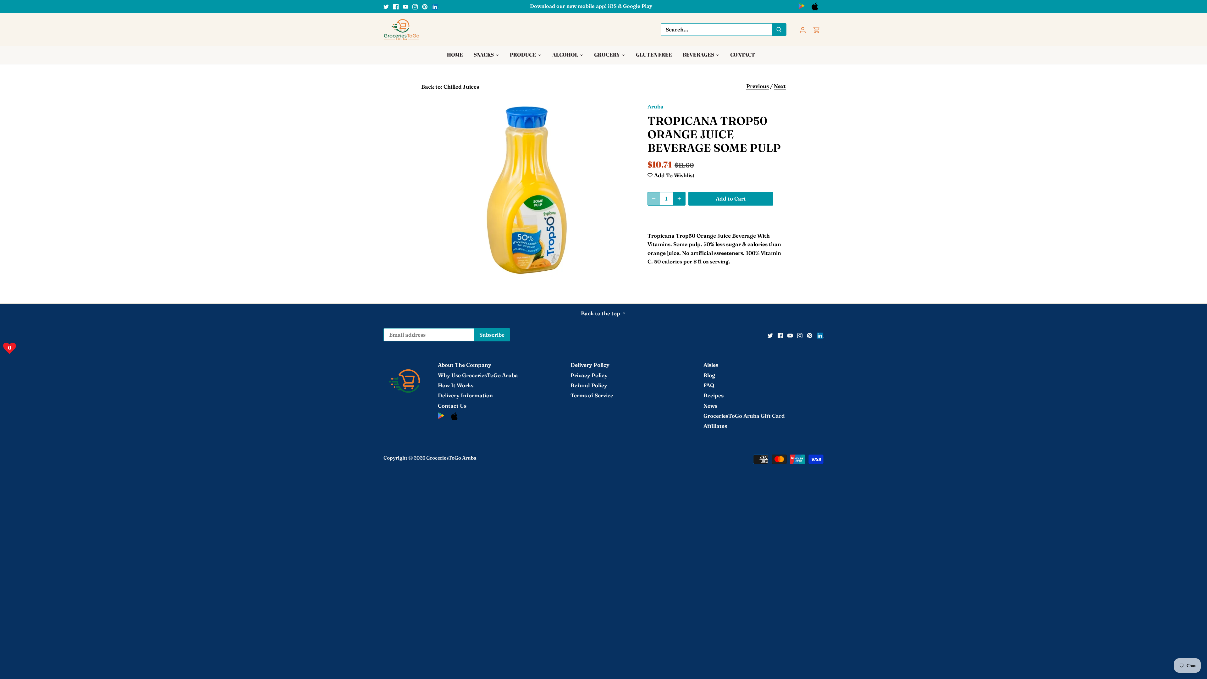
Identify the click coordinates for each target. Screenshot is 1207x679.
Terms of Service (591, 395)
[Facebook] (396, 6)
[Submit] (779, 30)
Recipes (713, 395)
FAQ (708, 385)
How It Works (455, 385)
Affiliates (715, 425)
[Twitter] (386, 6)
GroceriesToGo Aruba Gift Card (744, 415)
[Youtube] (405, 6)
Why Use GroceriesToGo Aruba (478, 375)
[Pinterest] (424, 6)
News (710, 405)
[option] (526, 190)
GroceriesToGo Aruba (451, 458)
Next (780, 86)
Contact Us (452, 405)
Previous (757, 86)
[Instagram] (415, 6)
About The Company (464, 365)
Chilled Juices (461, 86)
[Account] (803, 29)
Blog (709, 375)
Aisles (710, 365)
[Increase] (679, 198)
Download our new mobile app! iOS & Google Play (591, 6)
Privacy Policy (589, 375)
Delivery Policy (589, 365)
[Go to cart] (816, 29)
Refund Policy (588, 385)
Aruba (656, 106)
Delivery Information (465, 395)
